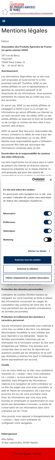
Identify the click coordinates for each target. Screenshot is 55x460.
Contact (37, 453)
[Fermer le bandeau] (51, 180)
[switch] (48, 222)
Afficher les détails (37, 251)
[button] (3, 21)
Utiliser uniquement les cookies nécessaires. (27, 278)
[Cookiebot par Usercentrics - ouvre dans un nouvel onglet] (33, 180)
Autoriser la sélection (27, 269)
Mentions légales (22, 453)
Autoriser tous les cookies (27, 260)
